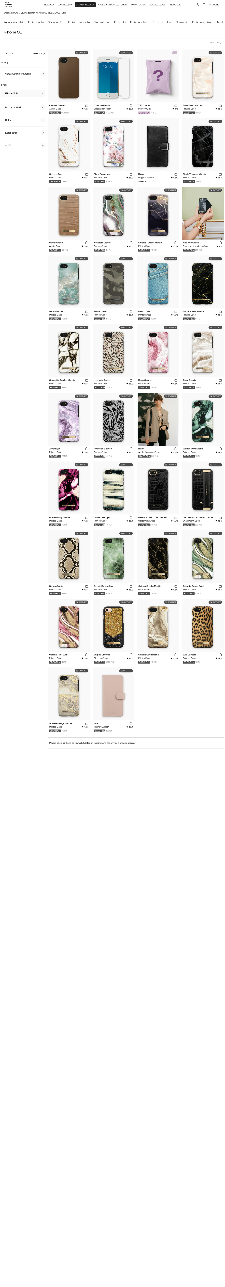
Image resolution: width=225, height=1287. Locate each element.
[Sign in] (197, 4)
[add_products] (87, 106)
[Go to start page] (8, 4)
